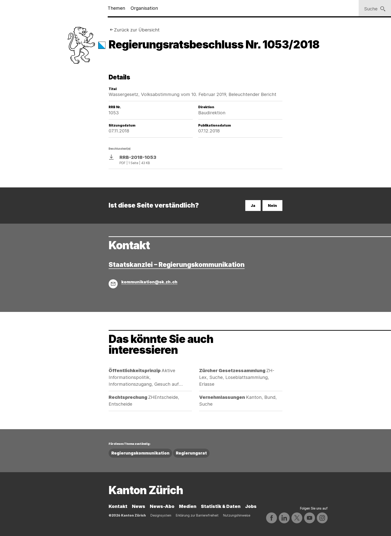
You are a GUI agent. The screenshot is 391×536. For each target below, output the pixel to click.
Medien (187, 506)
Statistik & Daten (221, 506)
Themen (116, 8)
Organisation (144, 8)
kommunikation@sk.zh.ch (149, 282)
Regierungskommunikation (140, 453)
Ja (253, 205)
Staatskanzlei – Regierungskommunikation (177, 264)
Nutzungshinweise (236, 515)
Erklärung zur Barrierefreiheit (197, 515)
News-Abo (162, 506)
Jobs (251, 506)
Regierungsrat (191, 453)
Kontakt (118, 506)
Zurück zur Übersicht (137, 30)
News (138, 506)
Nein (272, 205)
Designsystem (160, 515)
